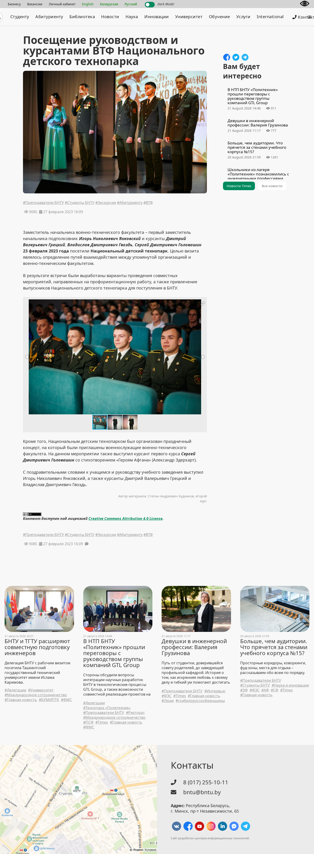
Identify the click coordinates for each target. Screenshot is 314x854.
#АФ (265, 690)
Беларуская (109, 4)
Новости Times (239, 185)
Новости (110, 16)
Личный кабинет (62, 4)
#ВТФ (148, 203)
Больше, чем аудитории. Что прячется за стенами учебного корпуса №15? (273, 647)
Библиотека (82, 16)
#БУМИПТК (49, 700)
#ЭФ (244, 690)
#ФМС (66, 700)
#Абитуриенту (130, 203)
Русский (131, 4)
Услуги (243, 16)
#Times (101, 722)
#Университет (41, 690)
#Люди (168, 700)
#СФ (274, 690)
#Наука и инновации (290, 685)
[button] (202, 303)
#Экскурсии (105, 203)
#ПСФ (88, 722)
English (88, 4)
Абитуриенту (49, 16)
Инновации (156, 16)
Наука (132, 16)
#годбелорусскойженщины (200, 700)
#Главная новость (21, 700)
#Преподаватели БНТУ (43, 203)
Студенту (19, 16)
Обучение (219, 16)
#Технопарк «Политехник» (107, 708)
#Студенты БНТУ (79, 203)
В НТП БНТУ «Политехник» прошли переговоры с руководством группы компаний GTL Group (114, 653)
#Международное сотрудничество (36, 695)
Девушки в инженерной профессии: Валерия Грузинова (194, 647)
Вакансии (34, 4)
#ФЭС (166, 696)
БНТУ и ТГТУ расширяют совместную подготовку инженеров (37, 647)
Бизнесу (14, 4)
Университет (189, 16)
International (270, 16)
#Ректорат (135, 712)
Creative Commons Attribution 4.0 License (125, 518)
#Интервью (214, 691)
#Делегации (15, 690)
